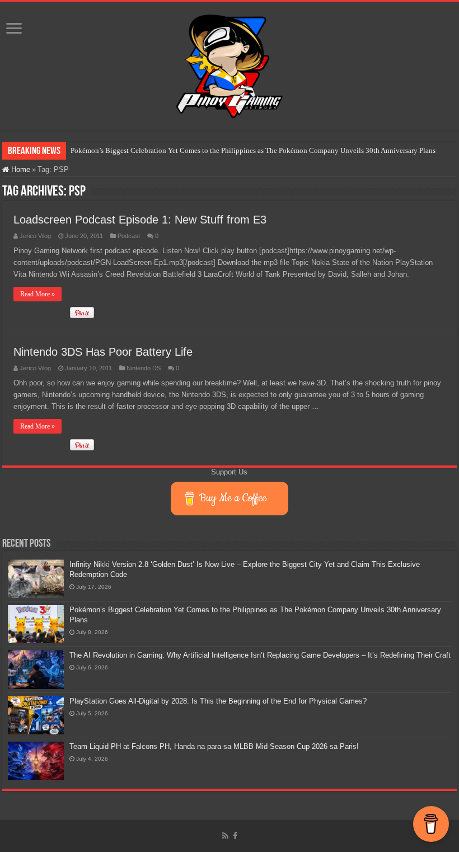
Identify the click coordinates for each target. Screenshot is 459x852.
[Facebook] (235, 835)
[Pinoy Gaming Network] (229, 63)
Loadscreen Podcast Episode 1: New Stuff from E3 (139, 219)
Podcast (129, 235)
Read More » (37, 294)
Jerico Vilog (35, 235)
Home (19, 169)
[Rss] (225, 835)
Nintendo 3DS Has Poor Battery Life (103, 352)
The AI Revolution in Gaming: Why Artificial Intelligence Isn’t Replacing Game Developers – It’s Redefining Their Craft (260, 655)
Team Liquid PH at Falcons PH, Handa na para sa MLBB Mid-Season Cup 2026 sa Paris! (214, 746)
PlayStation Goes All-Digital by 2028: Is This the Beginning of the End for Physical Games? (218, 701)
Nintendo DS (144, 368)
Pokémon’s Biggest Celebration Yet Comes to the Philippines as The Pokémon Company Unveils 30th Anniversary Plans (253, 150)
